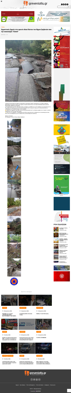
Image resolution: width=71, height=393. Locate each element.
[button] (62, 149)
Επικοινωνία (52, 385)
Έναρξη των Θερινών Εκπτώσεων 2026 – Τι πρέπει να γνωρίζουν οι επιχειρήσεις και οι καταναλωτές (9, 338)
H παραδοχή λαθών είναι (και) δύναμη (26, 314)
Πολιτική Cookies (39, 385)
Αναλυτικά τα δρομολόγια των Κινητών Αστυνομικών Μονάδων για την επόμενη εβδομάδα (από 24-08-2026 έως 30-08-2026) (27, 362)
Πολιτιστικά (10, 355)
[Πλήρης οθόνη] (68, 153)
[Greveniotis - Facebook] (62, 4)
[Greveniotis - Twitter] (64, 4)
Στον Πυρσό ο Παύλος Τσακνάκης (63, 228)
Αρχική (17, 385)
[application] (62, 149)
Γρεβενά (4, 307)
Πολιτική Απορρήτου (30, 385)
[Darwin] (37, 391)
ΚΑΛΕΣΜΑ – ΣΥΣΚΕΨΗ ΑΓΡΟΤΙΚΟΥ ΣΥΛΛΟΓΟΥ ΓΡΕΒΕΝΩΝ (63, 240)
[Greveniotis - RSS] (67, 4)
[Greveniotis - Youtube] (65, 4)
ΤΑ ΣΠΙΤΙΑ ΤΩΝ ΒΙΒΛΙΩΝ (41, 337)
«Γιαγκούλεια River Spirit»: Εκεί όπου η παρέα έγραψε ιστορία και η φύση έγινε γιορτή (9, 362)
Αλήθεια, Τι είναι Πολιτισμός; (42, 313)
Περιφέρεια (22, 331)
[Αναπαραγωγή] (55, 153)
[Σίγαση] (66, 153)
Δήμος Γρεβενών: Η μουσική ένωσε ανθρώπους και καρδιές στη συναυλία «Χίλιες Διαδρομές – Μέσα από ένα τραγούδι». (43, 362)
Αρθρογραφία (23, 307)
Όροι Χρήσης (22, 385)
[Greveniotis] (35, 3)
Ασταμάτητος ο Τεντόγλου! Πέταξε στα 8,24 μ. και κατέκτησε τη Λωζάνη (63, 262)
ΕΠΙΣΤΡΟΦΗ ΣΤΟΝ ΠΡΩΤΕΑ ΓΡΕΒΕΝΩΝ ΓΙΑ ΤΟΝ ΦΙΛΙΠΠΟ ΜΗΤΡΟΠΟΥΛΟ (63, 234)
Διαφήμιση (47, 385)
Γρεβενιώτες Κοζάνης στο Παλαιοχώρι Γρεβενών (63, 251)
